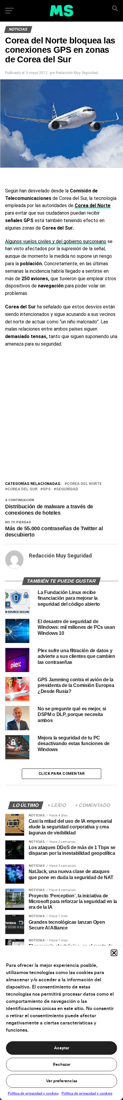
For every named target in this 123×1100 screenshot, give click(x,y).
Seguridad (67, 489)
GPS (47, 489)
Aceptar (61, 1048)
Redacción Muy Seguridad (77, 73)
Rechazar (61, 1065)
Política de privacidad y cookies (33, 1093)
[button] (114, 953)
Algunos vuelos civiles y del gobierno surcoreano (55, 241)
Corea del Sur (22, 489)
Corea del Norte (84, 484)
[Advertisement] (61, 415)
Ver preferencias (61, 1081)
